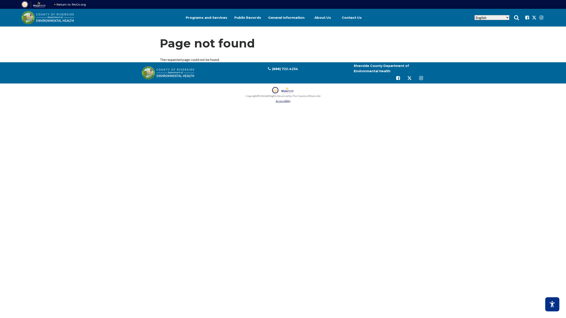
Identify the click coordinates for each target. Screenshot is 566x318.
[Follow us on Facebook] (527, 17)
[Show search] (516, 17)
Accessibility (283, 101)
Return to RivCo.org (71, 4)
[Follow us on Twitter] (534, 17)
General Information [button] (286, 17)
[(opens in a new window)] (33, 4)
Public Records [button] (247, 17)
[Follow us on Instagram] (541, 17)
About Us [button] (322, 17)
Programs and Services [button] (206, 17)
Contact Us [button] (352, 17)
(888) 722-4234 (285, 69)
